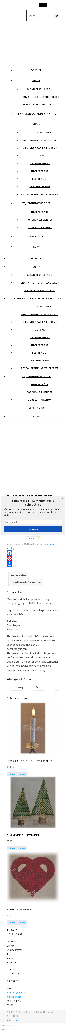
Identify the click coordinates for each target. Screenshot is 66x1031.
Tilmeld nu (33, 529)
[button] (33, 503)
